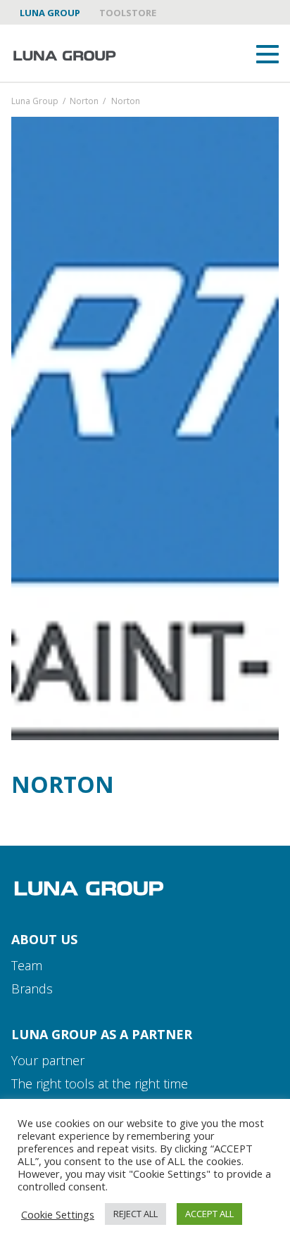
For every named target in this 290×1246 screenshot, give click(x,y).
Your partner (47, 1060)
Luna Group (50, 12)
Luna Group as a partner (101, 1034)
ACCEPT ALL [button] (209, 1213)
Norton (84, 102)
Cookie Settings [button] (57, 1214)
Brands (32, 988)
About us (44, 939)
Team (26, 965)
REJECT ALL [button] (135, 1213)
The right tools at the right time (99, 1083)
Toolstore (127, 12)
